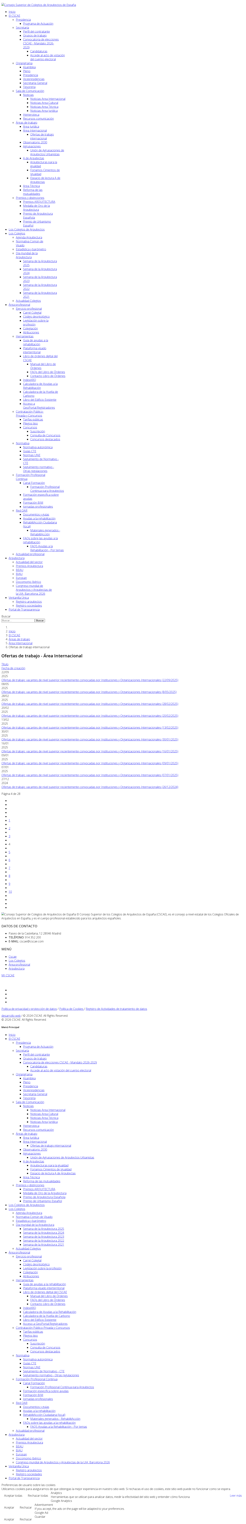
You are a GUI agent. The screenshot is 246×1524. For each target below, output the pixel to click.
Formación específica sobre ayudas (46, 1391)
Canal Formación (34, 483)
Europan (21, 578)
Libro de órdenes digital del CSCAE (45, 1292)
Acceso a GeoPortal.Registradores (39, 406)
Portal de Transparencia (24, 609)
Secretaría (22, 28)
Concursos (30, 427)
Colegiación (30, 328)
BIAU (19, 574)
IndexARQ (29, 380)
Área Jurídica (31, 126)
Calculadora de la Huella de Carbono (46, 1316)
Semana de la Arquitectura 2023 (43, 1237)
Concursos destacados (45, 439)
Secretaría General (35, 83)
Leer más (236, 1496)
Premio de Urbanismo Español (42, 1201)
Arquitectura (16, 558)
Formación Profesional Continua (36, 1379)
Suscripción (37, 431)
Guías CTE (29, 451)
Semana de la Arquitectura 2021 (43, 1245)
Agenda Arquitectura (29, 237)
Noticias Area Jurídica (44, 111)
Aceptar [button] (9, 1507)
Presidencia (23, 20)
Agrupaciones (32, 146)
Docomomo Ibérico (28, 582)
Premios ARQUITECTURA (39, 202)
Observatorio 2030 (35, 142)
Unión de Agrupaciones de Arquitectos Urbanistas (47, 152)
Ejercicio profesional (29, 309)
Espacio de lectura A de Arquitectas (53, 1173)
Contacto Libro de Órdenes (47, 376)
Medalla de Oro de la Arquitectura (36, 208)
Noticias (28, 95)
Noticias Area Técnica (44, 107)
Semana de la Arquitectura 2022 (43, 1241)
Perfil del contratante (36, 31)
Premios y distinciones (30, 198)
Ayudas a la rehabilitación (39, 518)
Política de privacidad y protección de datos (29, 1009)
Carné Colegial (32, 313)
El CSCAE (14, 16)
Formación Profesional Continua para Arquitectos (47, 489)
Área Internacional (35, 130)
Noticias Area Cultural (44, 103)
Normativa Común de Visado (34, 1217)
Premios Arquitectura (29, 566)
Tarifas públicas (33, 419)
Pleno (26, 71)
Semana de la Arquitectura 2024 (43, 1233)
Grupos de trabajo (35, 35)
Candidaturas (38, 51)
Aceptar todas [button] (13, 1496)
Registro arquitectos (29, 602)
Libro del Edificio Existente (39, 400)
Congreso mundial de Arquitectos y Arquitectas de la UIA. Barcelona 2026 (34, 590)
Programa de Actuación (38, 24)
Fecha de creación (13, 668)
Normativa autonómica (38, 447)
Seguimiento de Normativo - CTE (43, 1371)
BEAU (19, 570)
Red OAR (21, 510)
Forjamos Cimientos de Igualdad (50, 1169)
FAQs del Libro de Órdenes (47, 372)
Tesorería (29, 87)
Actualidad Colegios (28, 301)
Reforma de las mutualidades (33, 192)
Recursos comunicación (38, 119)
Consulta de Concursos (45, 435)
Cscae (13, 957)
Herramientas (24, 336)
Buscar (6, 616)
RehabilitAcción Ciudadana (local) (44, 1415)
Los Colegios (17, 233)
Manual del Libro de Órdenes (49, 1296)
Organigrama (24, 63)
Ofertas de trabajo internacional (42, 136)
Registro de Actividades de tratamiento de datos (116, 1009)
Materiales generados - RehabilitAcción (45, 532)
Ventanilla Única (19, 598)
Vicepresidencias (33, 79)
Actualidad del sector (29, 562)
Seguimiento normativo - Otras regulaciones (38, 469)
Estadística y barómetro (31, 249)
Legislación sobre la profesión (42, 1268)
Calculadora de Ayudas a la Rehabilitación (40, 386)
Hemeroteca (31, 115)
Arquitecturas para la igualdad (49, 1165)
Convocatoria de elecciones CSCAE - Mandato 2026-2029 (41, 43)
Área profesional (19, 305)
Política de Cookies (71, 1009)
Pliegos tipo (30, 423)
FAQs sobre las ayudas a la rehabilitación (49, 1423)
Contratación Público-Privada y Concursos (30, 413)
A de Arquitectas (33, 158)
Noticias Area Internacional (47, 99)
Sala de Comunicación (30, 91)
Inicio (12, 12)
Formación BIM (33, 503)
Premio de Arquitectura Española (44, 1197)
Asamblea (29, 67)
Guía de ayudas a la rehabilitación (35, 342)
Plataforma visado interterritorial (34, 350)
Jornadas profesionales (38, 507)
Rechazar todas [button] (38, 1496)
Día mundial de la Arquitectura (27, 255)
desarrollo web (11, 1016)
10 (10, 892)
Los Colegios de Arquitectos (27, 229)
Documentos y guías (36, 514)
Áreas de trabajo (26, 123)
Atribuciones (31, 332)
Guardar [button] (40, 1517)
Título (4, 664)
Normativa (22, 443)
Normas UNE (31, 455)
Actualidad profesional (30, 554)
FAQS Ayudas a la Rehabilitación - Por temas (47, 548)
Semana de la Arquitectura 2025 (43, 1229)
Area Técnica (31, 186)
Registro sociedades (29, 606)
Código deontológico (36, 317)
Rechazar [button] (26, 1507)
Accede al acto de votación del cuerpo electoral (47, 57)
